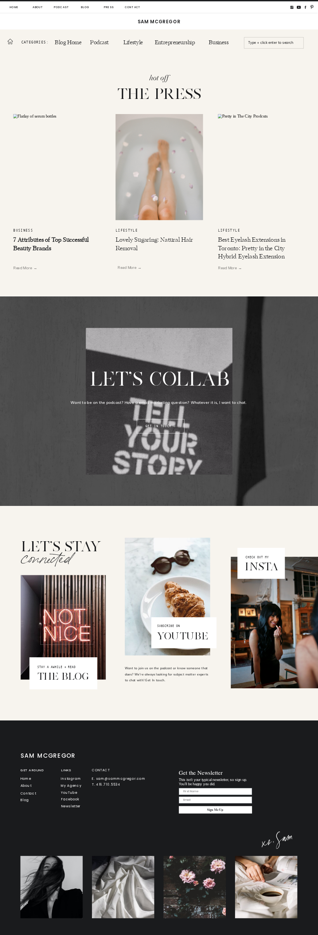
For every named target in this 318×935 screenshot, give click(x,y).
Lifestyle (127, 231)
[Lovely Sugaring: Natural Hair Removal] (159, 167)
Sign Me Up (215, 809)
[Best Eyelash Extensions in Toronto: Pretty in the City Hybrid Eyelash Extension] (262, 167)
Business (23, 231)
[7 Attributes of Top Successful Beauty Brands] (57, 167)
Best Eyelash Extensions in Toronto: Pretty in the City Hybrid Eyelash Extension (252, 248)
